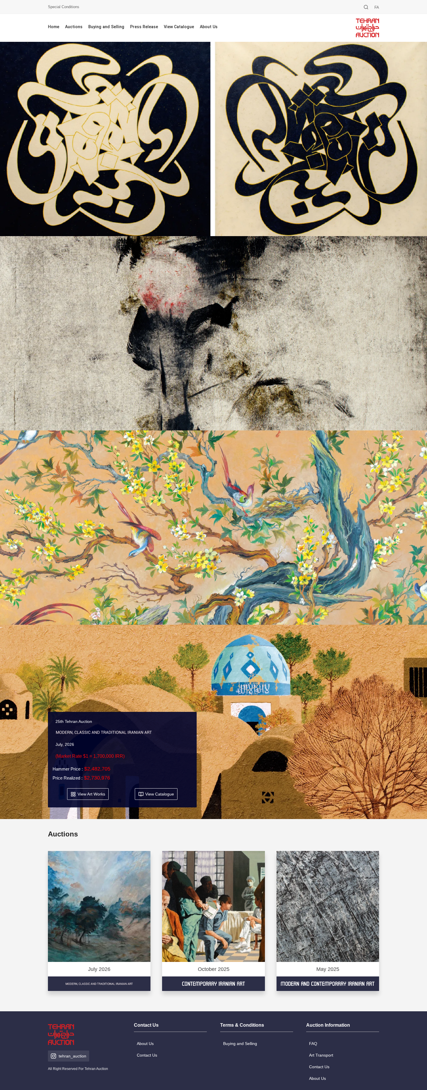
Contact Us (147, 1055)
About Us (209, 27)
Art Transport (321, 1055)
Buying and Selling (106, 27)
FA (376, 7)
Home (53, 27)
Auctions (73, 27)
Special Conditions (63, 7)
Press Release (144, 27)
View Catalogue (179, 27)
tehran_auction (72, 1056)
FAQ (313, 1043)
